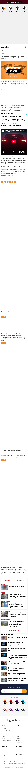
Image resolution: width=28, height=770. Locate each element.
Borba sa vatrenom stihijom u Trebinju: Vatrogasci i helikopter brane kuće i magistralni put (17, 624)
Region (3, 732)
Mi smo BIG (5, 763)
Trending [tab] (7, 580)
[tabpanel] (14, 607)
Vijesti (3, 725)
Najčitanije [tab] (20, 580)
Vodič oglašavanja (13, 763)
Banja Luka (4, 728)
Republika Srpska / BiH (6, 730)
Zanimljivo (4, 755)
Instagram (20, 752)
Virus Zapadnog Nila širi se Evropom (16, 586)
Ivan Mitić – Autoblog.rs (7, 175)
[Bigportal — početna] (5, 47)
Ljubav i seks (4, 750)
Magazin (4, 746)
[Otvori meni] (25, 47)
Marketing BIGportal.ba (19, 761)
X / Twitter (20, 754)
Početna (3, 50)
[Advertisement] (14, 29)
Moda (3, 751)
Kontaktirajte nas (21, 763)
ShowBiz (3, 753)
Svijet (3, 734)
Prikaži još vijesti (14, 630)
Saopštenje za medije (6, 740)
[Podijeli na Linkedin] (5, 182)
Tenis (17, 732)
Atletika (17, 736)
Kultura (3, 738)
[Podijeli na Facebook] (2, 182)
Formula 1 (18, 738)
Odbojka (17, 734)
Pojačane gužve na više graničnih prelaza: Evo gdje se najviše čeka (17, 614)
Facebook (20, 749)
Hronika (3, 736)
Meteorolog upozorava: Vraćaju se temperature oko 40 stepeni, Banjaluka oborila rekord (18, 605)
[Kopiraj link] (15, 182)
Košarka (17, 730)
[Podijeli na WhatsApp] (11, 182)
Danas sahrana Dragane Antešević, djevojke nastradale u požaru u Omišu (17, 596)
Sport (17, 725)
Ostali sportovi (19, 742)
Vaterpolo (18, 740)
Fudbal (17, 728)
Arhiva (7, 50)
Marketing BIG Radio (8, 761)
